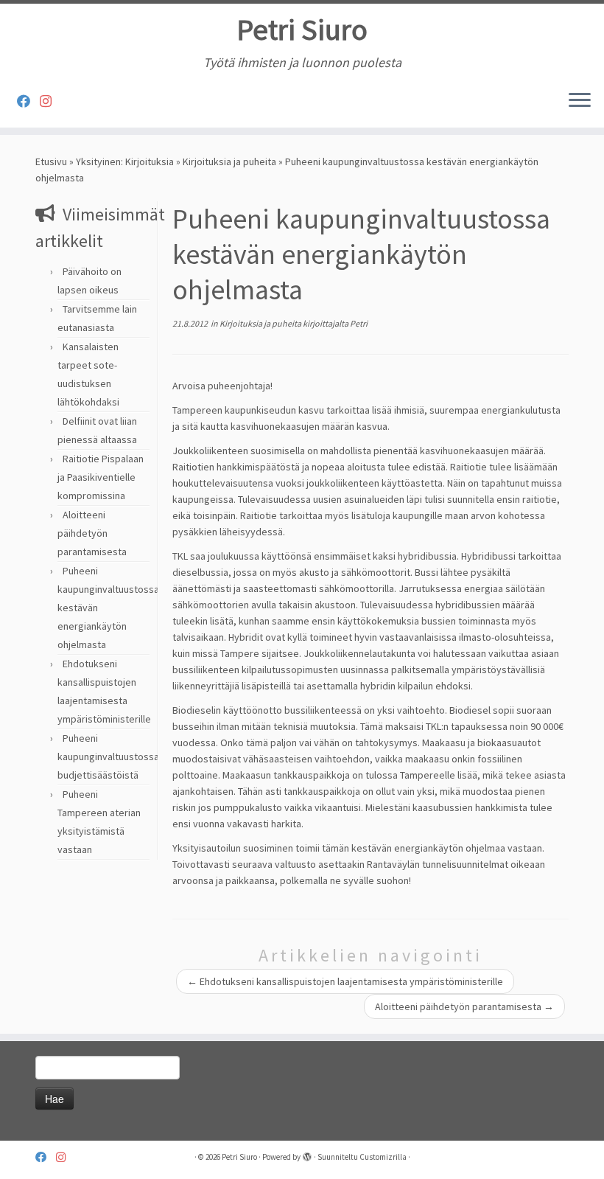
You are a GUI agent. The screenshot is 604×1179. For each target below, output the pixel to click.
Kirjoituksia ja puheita (229, 161)
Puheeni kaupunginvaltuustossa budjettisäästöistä (108, 756)
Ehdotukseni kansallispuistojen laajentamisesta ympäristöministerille (345, 981)
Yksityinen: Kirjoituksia (125, 161)
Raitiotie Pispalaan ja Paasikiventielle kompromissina (100, 477)
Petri (359, 323)
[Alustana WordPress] (307, 1154)
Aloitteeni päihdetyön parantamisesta (92, 533)
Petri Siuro (302, 29)
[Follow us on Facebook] (28, 101)
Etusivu (51, 161)
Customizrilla (383, 1157)
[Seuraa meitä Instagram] (50, 101)
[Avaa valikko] (580, 101)
